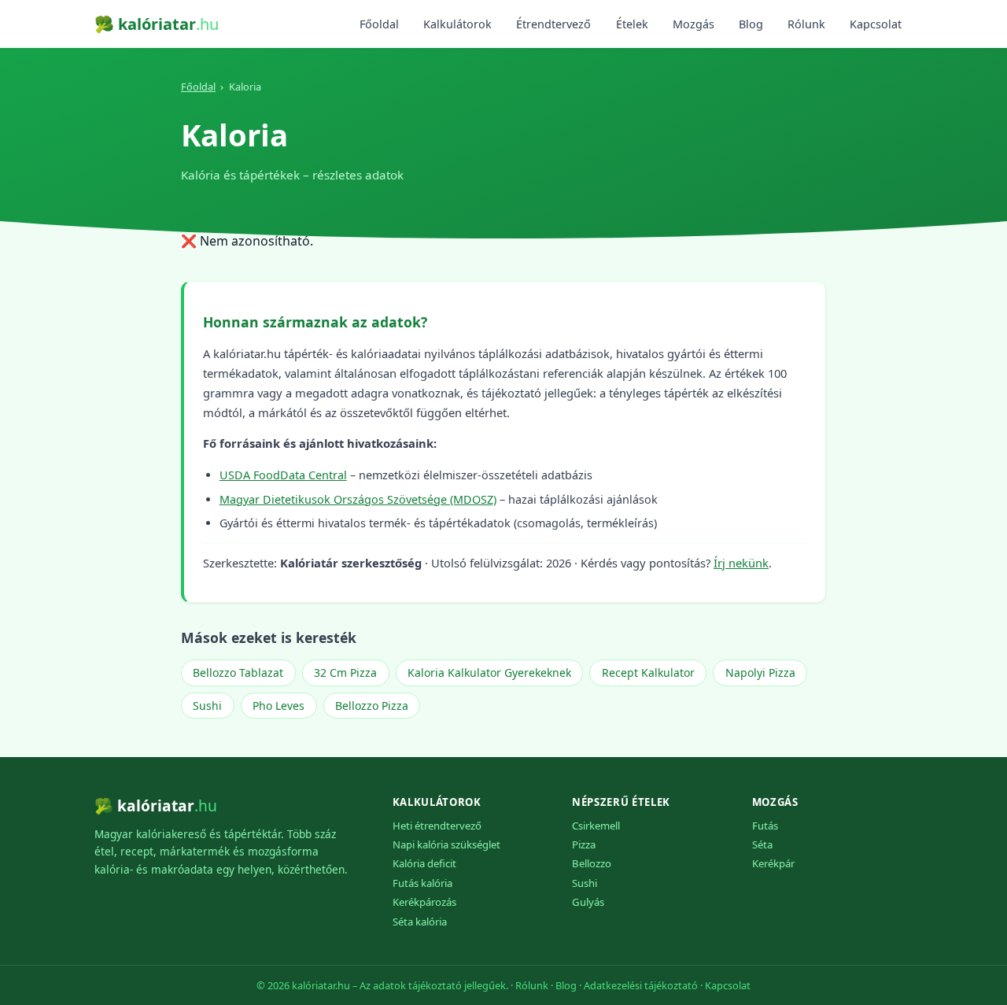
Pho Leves (278, 705)
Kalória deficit (424, 863)
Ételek (632, 24)
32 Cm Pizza (345, 672)
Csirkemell (596, 825)
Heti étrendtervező (437, 825)
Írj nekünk (741, 563)
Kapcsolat (876, 24)
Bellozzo (591, 863)
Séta (762, 844)
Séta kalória (420, 921)
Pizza (584, 844)
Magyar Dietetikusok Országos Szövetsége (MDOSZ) (357, 499)
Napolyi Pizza (760, 672)
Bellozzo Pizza (371, 705)
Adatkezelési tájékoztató (641, 985)
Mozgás (693, 24)
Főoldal (379, 24)
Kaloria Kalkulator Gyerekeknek (489, 672)
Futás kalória (422, 883)
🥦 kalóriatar (156, 24)
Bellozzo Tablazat (238, 672)
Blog (751, 24)
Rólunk (806, 24)
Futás (765, 825)
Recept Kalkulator (648, 672)
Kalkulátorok (457, 24)
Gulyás (588, 902)
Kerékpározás (424, 902)
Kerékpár (773, 863)
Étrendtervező (553, 24)
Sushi (207, 705)
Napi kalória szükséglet (446, 844)
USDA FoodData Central (283, 474)
